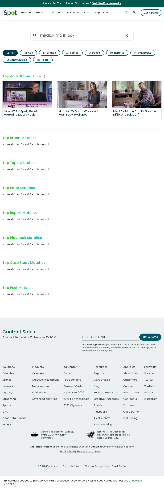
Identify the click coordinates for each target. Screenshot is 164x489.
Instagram (150, 399)
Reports (119, 53)
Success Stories (103, 392)
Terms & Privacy (72, 466)
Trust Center (119, 466)
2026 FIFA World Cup (76, 399)
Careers (128, 386)
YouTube (149, 386)
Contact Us (130, 399)
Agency (7, 392)
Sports (7, 405)
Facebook (150, 373)
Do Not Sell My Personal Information (80, 451)
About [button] (88, 12)
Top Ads (68, 373)
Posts (45, 60)
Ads (30, 53)
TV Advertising (103, 424)
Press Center (131, 392)
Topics (73, 53)
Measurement (41, 386)
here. (131, 446)
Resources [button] (73, 12)
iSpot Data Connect (15, 418)
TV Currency (102, 418)
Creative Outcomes (106, 399)
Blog (96, 386)
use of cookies (133, 480)
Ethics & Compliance (97, 466)
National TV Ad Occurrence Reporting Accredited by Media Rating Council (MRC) (113, 434)
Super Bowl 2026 (73, 392)
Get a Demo (131, 412)
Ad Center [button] (57, 12)
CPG (5, 412)
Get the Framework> (106, 3)
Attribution (39, 392)
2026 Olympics (72, 405)
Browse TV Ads (72, 386)
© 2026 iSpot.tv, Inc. (49, 466)
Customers (130, 380)
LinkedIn (149, 392)
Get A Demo (151, 13)
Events (98, 405)
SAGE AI (7, 424)
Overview (8, 373)
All (12, 53)
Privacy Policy (110, 347)
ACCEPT (9, 484)
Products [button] (41, 12)
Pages (95, 53)
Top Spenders (72, 380)
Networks (9, 386)
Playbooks (144, 53)
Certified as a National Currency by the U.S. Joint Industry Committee (57, 434)
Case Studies (18, 60)
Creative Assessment (45, 380)
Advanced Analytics (44, 399)
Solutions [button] (26, 12)
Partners (128, 405)
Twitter (148, 380)
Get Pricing (130, 418)
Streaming (9, 399)
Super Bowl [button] (102, 12)
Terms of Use (128, 347)
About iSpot (130, 373)
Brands (51, 53)
